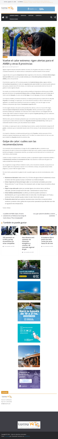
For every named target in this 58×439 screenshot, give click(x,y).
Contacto (38, 15)
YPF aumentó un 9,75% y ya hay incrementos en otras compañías (8, 240)
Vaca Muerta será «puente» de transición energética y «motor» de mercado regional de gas (28, 243)
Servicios (23, 15)
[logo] (7, 396)
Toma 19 (16, 66)
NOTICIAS (30, 15)
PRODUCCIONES (14, 19)
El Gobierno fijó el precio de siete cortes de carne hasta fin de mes (47, 240)
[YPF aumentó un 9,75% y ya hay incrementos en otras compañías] (9, 227)
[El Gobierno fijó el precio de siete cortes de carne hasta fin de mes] (48, 227)
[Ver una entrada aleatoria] (55, 17)
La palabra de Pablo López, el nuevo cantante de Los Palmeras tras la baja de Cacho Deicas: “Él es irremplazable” (14, 216)
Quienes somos (14, 15)
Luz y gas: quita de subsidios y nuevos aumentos (44, 215)
